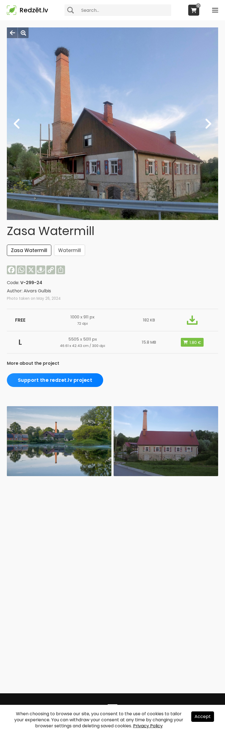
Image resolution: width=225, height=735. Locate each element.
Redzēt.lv (33, 10)
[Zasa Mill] (166, 474)
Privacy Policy (148, 726)
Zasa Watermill (29, 250)
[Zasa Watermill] (59, 474)
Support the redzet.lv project (55, 380)
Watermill (69, 250)
